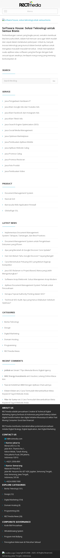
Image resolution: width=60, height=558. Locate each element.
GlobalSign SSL (11, 210)
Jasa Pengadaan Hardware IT (18, 101)
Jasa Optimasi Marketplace (16, 136)
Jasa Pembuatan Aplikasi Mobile (19, 142)
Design (7, 327)
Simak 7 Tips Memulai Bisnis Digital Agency (32, 370)
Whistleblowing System (13, 531)
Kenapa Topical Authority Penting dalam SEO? (25, 294)
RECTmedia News (12, 351)
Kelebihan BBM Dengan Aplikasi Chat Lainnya (31, 385)
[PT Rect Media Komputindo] (30, 4)
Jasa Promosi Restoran (15, 159)
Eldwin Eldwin (10, 390)
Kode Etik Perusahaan (13, 525)
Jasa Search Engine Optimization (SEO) (21, 124)
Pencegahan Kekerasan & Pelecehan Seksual (22, 542)
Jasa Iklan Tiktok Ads (14, 118)
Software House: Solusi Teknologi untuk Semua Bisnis (28, 29)
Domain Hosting (11, 339)
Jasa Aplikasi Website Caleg (17, 148)
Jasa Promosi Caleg (13, 153)
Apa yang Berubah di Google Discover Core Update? (28, 250)
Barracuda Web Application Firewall (20, 204)
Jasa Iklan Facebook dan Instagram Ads (22, 112)
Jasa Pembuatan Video (15, 171)
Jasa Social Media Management (18, 130)
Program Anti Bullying (13, 536)
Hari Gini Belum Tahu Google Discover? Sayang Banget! (29, 256)
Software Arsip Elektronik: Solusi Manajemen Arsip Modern (31, 279)
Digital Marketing (11, 333)
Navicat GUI (10, 199)
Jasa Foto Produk (12, 165)
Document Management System (19, 193)
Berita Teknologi (11, 322)
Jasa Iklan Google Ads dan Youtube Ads (22, 107)
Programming (10, 345)
